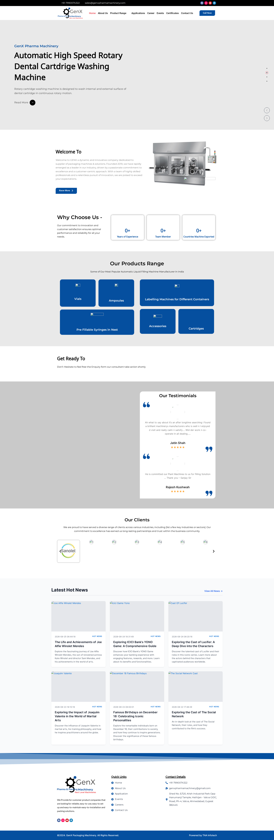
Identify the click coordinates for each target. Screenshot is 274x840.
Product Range (118, 13)
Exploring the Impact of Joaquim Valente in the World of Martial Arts (77, 716)
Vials (77, 299)
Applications (138, 13)
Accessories (157, 326)
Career (150, 13)
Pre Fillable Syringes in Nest (97, 329)
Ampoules (116, 300)
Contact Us (187, 13)
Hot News (97, 636)
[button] (267, 110)
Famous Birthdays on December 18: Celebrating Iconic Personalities (135, 716)
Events (160, 13)
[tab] (266, 68)
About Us (103, 13)
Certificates (172, 13)
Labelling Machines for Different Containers (177, 299)
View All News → (213, 591)
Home (92, 13)
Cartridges (196, 328)
